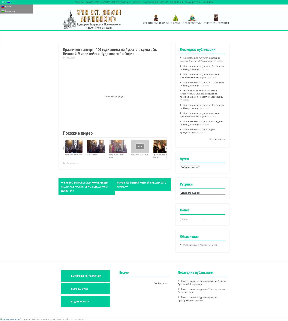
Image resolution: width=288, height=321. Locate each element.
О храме (176, 22)
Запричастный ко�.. (116, 155)
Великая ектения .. (74, 154)
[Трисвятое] (96, 146)
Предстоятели (192, 22)
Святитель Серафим (216, 22)
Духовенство (92, 2)
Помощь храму (193, 2)
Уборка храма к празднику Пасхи (200, 244)
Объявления (176, 2)
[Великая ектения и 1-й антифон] (73, 146)
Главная (79, 2)
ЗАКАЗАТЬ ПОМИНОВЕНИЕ (155, 2)
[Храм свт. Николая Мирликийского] (92, 19)
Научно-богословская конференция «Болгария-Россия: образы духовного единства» (84, 186)
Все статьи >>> (217, 139)
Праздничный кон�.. (160, 155)
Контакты (208, 2)
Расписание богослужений (115, 2)
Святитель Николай (156, 22)
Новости (136, 2)
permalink (73, 163)
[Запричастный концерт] (118, 146)
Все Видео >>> (161, 283)
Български (9, 11)
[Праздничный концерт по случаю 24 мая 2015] (162, 146)
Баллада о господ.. (140, 154)
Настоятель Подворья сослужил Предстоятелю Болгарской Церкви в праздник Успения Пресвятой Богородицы (201, 93)
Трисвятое (92, 154)
